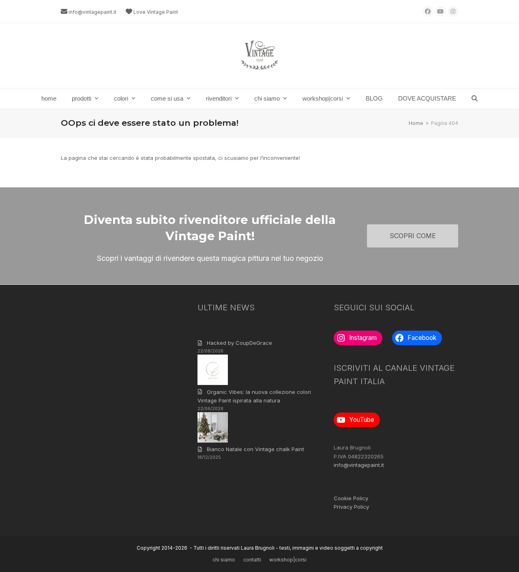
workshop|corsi (288, 560)
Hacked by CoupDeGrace (239, 343)
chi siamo (223, 560)
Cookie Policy (351, 498)
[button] (475, 98)
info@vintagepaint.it (92, 12)
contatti (252, 560)
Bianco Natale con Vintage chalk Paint (255, 449)
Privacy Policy (351, 506)
